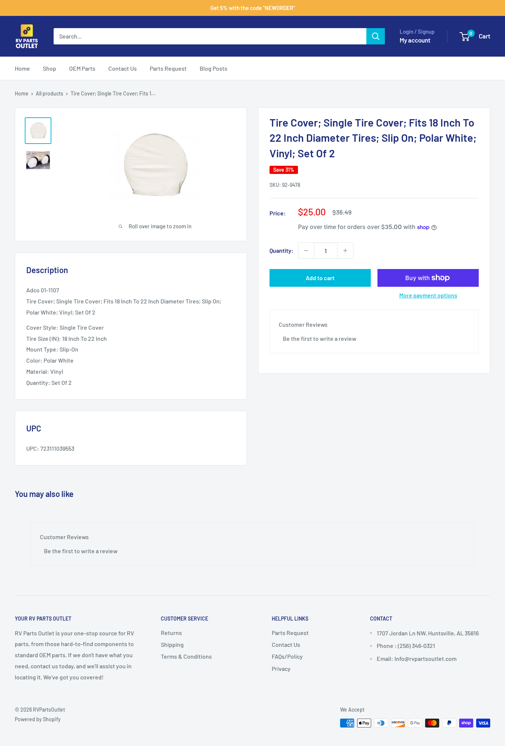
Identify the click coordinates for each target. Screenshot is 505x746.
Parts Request (168, 68)
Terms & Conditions (186, 656)
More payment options (428, 295)
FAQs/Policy (287, 656)
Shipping (172, 644)
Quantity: (282, 250)
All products (49, 93)
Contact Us (122, 68)
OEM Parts (82, 68)
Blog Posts (213, 68)
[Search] (375, 36)
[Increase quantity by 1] (345, 250)
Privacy (281, 668)
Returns (171, 632)
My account (415, 40)
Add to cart (320, 277)
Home (22, 68)
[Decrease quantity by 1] (306, 250)
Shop (49, 68)
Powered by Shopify (38, 719)
